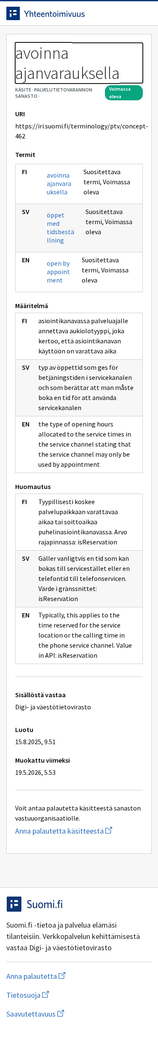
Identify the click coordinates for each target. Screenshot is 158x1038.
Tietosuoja (68, 995)
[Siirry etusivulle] (62, 13)
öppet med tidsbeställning (60, 227)
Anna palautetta (69, 976)
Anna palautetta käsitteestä (79, 831)
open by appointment (58, 271)
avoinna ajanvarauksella (59, 183)
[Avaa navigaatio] (143, 13)
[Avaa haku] (126, 13)
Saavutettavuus (79, 1014)
